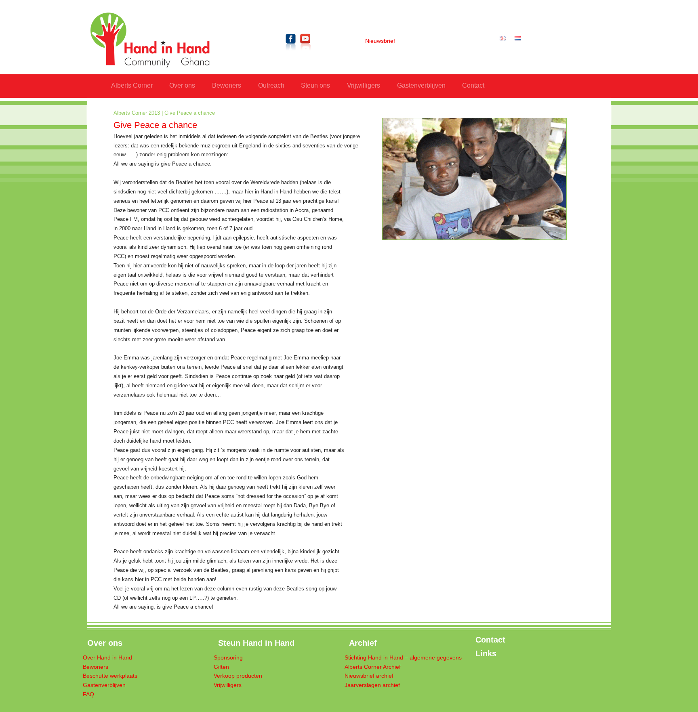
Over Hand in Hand (107, 658)
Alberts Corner (132, 85)
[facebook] (291, 52)
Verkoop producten (238, 676)
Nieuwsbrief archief (369, 676)
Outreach (271, 85)
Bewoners (226, 85)
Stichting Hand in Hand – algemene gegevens (403, 658)
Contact (473, 85)
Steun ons (315, 85)
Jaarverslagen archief (372, 685)
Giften (221, 667)
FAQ (88, 694)
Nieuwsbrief (380, 41)
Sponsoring (228, 658)
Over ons (182, 85)
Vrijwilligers (363, 85)
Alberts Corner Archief (373, 667)
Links (485, 653)
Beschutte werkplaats (110, 676)
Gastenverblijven (421, 85)
